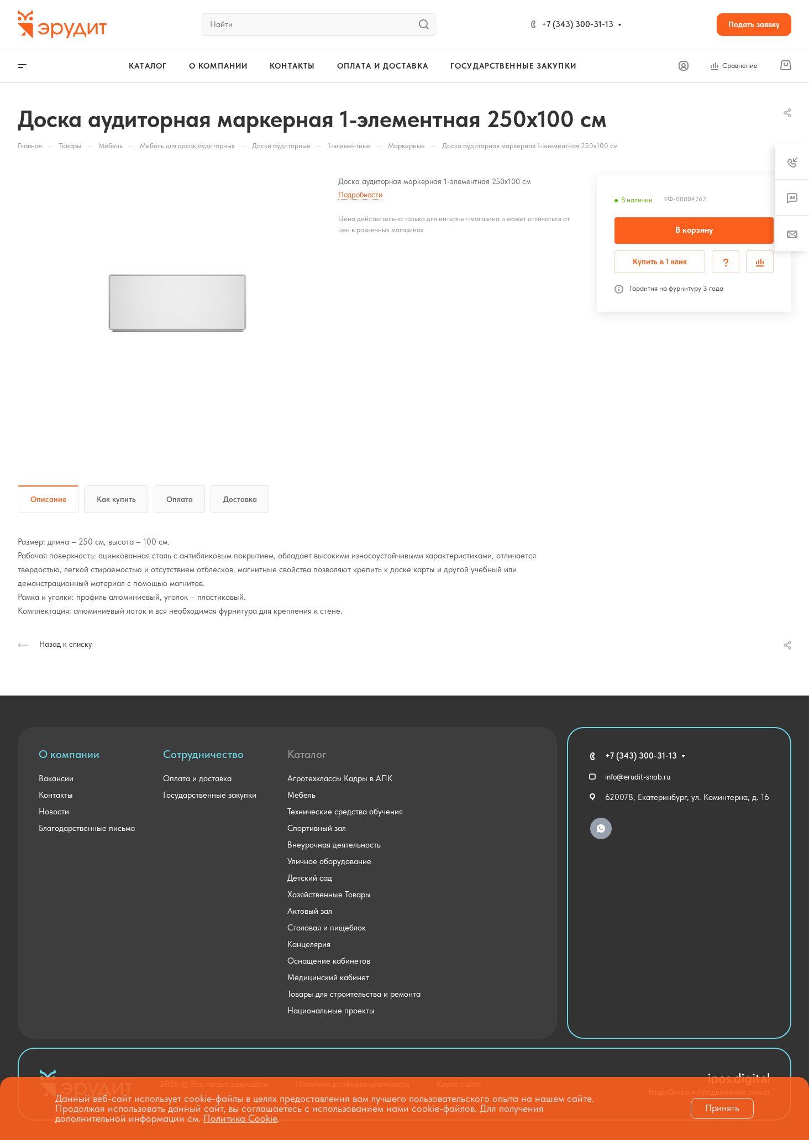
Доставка (240, 499)
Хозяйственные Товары (329, 895)
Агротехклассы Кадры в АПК (339, 778)
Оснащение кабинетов (328, 961)
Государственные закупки (209, 795)
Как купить (116, 499)
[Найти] (426, 24)
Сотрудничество (203, 754)
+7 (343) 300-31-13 (577, 24)
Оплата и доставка (197, 778)
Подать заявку (754, 24)
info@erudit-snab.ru (637, 776)
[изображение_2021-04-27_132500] (177, 300)
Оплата (179, 499)
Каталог (307, 754)
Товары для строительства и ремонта (354, 994)
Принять (722, 1107)
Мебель (301, 795)
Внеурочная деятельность (334, 845)
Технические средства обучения (345, 812)
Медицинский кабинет (328, 977)
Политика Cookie (240, 1118)
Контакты (56, 795)
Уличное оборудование (329, 861)
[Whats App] (601, 828)
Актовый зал (309, 911)
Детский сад (309, 878)
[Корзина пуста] (785, 66)
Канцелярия (308, 944)
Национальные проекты (331, 1011)
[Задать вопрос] (725, 261)
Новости (54, 812)
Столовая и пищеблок (326, 928)
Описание (48, 499)
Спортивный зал (316, 828)
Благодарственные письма (87, 828)
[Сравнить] (760, 261)
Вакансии (56, 778)
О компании (69, 754)
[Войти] (684, 66)
